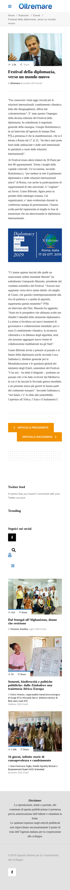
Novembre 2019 (28, 83)
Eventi (36, 15)
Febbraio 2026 (15, 704)
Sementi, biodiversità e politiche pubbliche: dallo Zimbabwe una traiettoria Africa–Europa (30, 685)
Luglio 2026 (34, 629)
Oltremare (15, 83)
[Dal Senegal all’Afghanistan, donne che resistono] (35, 597)
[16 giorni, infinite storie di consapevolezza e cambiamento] (35, 731)
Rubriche (23, 15)
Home (11, 15)
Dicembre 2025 (15, 772)
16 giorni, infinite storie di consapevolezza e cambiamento (29, 758)
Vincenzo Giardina (19, 629)
